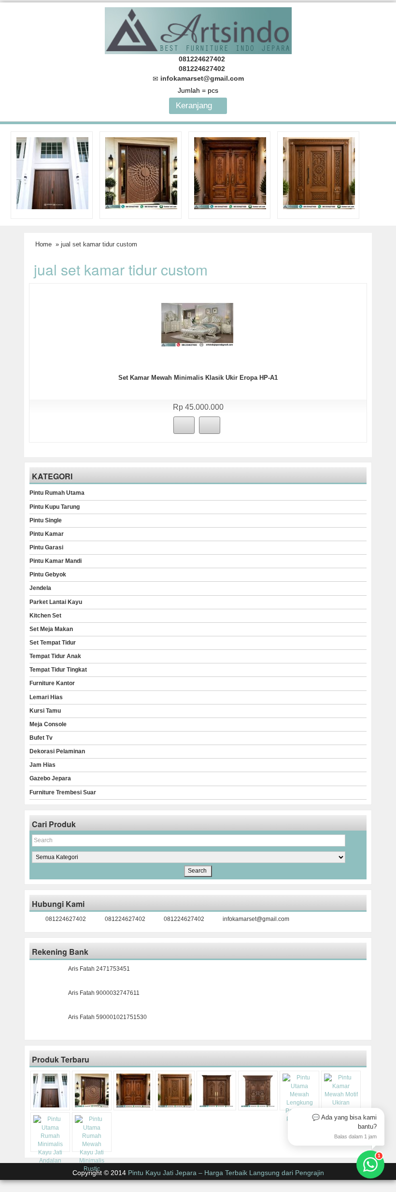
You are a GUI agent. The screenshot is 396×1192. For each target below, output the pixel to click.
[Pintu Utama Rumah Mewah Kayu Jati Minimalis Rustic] (92, 1144)
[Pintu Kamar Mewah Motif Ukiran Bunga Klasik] (341, 1098)
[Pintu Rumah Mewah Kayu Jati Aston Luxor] (230, 172)
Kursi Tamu (45, 710)
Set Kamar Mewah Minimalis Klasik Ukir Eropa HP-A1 (198, 377)
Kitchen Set (45, 615)
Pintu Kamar (46, 534)
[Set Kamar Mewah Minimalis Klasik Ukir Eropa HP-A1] (197, 324)
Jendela (40, 588)
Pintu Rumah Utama (57, 492)
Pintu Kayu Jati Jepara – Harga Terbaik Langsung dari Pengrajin (226, 1173)
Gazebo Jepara (50, 778)
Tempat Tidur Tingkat (58, 669)
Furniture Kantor (52, 683)
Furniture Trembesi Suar (62, 792)
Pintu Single (45, 520)
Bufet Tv (41, 737)
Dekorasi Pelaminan (57, 751)
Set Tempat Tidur (52, 642)
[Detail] (209, 425)
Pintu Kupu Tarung (54, 506)
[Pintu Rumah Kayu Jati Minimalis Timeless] (52, 172)
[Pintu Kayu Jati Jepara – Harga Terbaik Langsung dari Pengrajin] (198, 29)
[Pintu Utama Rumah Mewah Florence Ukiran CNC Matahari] (141, 172)
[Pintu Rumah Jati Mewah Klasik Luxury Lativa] (216, 1090)
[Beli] (184, 425)
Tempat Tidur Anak (55, 656)
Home (43, 244)
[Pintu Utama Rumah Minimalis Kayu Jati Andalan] (50, 1140)
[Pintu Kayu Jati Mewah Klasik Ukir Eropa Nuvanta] (258, 1090)
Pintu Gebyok (47, 574)
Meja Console (48, 724)
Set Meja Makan (51, 629)
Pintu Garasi (46, 547)
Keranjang (195, 105)
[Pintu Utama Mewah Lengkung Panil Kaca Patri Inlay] (299, 1098)
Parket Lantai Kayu (55, 602)
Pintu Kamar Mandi (55, 561)
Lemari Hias (46, 697)
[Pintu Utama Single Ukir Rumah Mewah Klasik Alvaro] (319, 172)
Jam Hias (42, 764)
